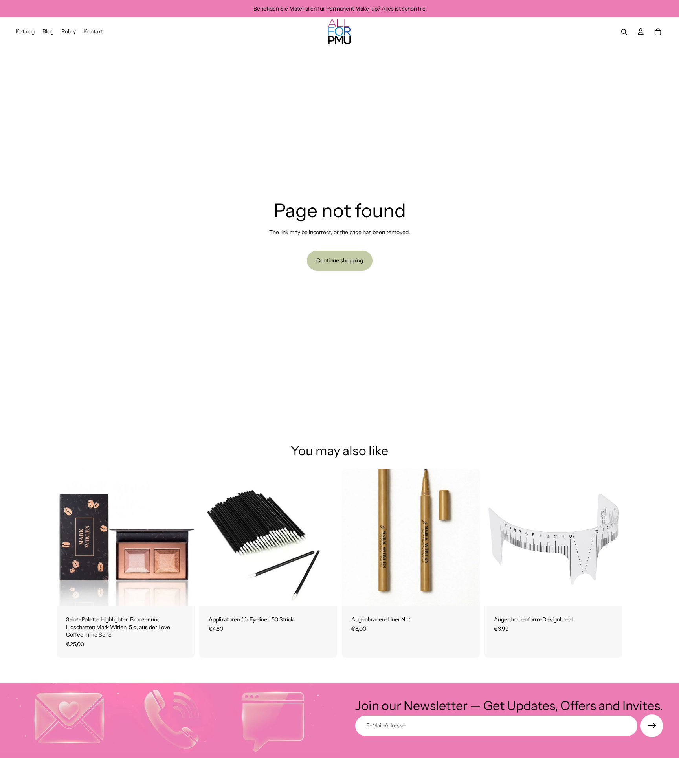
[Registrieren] (651, 725)
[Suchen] (624, 31)
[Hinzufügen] (182, 594)
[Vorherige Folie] (496, 537)
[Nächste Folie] (610, 537)
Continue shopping (339, 260)
